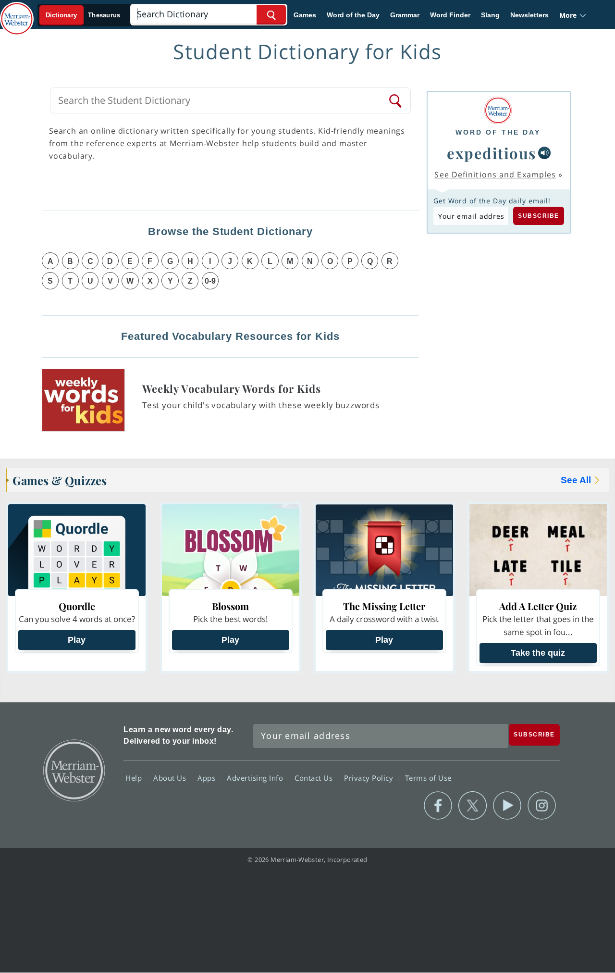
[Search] (396, 100)
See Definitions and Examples (495, 174)
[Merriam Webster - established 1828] (17, 11)
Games (305, 15)
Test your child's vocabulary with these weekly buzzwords (261, 405)
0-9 (210, 281)
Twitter (472, 805)
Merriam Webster (73, 769)
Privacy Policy (369, 778)
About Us (170, 778)
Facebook (438, 805)
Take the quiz (538, 653)
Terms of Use (428, 778)
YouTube (507, 805)
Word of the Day (353, 15)
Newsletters (529, 15)
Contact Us (315, 778)
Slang (490, 15)
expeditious (491, 153)
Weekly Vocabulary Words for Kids (231, 388)
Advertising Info (256, 778)
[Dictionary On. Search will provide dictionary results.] (83, 15)
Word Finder (450, 15)
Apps (207, 778)
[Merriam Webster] (498, 110)
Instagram (542, 805)
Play (77, 640)
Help (134, 778)
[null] (544, 153)
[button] (573, 15)
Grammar (404, 15)
